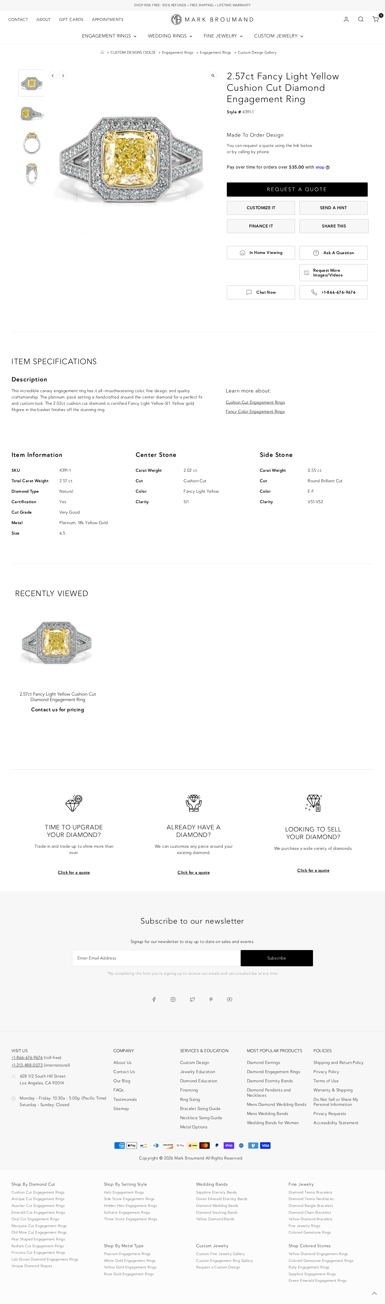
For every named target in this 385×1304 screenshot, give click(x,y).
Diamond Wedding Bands (217, 1206)
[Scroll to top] (374, 1293)
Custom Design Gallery (257, 53)
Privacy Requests (330, 1113)
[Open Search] (361, 19)
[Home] (102, 52)
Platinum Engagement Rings (127, 1254)
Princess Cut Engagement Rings (38, 1253)
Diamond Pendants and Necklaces (269, 1092)
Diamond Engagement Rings (273, 1071)
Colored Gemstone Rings (310, 1232)
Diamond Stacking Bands (217, 1213)
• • (192, 5)
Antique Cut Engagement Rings (38, 1199)
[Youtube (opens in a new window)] (229, 999)
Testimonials (125, 1099)
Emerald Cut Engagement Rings (38, 1213)
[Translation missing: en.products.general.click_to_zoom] (213, 75)
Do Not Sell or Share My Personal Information (336, 1102)
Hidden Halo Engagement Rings (130, 1206)
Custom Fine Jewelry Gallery (220, 1254)
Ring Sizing (190, 1099)
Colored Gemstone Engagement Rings (321, 1261)
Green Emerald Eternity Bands (221, 1199)
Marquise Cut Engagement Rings (39, 1226)
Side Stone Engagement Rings (129, 1199)
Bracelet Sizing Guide (200, 1108)
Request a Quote (297, 189)
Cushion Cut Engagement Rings (255, 402)
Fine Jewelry (221, 36)
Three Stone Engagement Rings (130, 1219)
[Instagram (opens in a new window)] (173, 999)
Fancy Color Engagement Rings (255, 411)
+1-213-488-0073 (27, 1065)
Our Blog (121, 1081)
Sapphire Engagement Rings (312, 1274)
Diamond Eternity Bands (270, 1081)
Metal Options (193, 1127)
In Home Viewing (266, 252)
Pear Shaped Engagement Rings (38, 1239)
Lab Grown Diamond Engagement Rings (45, 1259)
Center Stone (156, 454)
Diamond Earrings (263, 1062)
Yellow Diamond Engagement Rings (318, 1254)
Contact (18, 19)
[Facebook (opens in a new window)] (154, 999)
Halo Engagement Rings (124, 1192)
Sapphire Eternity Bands (216, 1192)
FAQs (118, 1090)
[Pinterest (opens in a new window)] (211, 999)
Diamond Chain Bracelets (310, 1213)
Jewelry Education (197, 1071)
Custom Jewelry (277, 36)
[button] (32, 83)
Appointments (108, 19)
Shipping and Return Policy (339, 1062)
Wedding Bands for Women (273, 1122)
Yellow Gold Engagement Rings (130, 1267)
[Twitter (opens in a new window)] (192, 999)
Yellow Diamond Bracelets (311, 1219)
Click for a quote (74, 872)
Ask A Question (338, 253)
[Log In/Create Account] (346, 19)
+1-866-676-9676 (339, 292)
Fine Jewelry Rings (304, 1226)
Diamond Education (198, 1081)
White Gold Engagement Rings (130, 1261)
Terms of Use (326, 1081)
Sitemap (121, 1108)
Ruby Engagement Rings (309, 1267)
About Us (122, 1062)
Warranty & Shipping (333, 1090)
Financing (189, 1090)
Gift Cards (71, 19)
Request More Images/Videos (328, 273)
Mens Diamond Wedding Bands (276, 1104)
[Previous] (53, 75)
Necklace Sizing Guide (201, 1118)
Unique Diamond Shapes (32, 1266)
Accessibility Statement (336, 1124)
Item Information (37, 454)
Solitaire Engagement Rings (127, 1213)
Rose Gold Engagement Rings (129, 1274)
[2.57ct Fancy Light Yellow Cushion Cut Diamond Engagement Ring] (57, 640)
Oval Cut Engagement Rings (35, 1219)
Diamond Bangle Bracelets (311, 1206)
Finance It (261, 226)
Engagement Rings (107, 36)
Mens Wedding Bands (267, 1113)
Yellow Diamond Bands (215, 1219)
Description (29, 379)
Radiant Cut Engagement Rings (38, 1246)
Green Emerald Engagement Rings (317, 1281)
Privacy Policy (326, 1071)
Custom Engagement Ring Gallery (224, 1261)
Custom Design (194, 1062)
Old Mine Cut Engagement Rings (39, 1232)
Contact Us (124, 1071)
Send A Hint (333, 208)
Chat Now (266, 292)
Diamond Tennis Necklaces (311, 1199)
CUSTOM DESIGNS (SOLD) (133, 53)
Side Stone (276, 454)
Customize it (261, 208)
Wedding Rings (168, 36)
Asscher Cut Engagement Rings (38, 1206)
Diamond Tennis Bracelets (310, 1192)
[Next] (63, 75)
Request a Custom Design (218, 1267)
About (43, 19)
